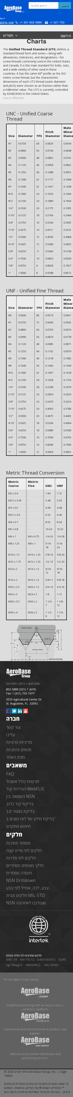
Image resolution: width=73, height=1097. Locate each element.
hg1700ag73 (14, 965)
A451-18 (11, 959)
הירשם (66, 35)
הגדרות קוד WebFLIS (25, 789)
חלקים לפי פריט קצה (24, 850)
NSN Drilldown (20, 880)
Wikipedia (18, 97)
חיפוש (64, 5)
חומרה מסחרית (19, 873)
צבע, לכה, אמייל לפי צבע (27, 888)
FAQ (10, 774)
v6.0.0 (66, 1092)
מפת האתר (15, 757)
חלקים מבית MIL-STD (25, 895)
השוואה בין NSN (20, 796)
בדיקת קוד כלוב (20, 804)
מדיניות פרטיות (19, 742)
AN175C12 (27, 959)
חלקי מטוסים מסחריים (25, 865)
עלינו (10, 734)
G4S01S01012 (46, 959)
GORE (62, 959)
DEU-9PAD (51, 965)
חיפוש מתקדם (18, 826)
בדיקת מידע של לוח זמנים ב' (30, 819)
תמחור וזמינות (18, 843)
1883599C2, (33, 965)
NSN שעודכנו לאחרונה (26, 903)
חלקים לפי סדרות (21, 858)
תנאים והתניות (18, 749)
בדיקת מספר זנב (20, 811)
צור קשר (13, 727)
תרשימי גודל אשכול (22, 781)
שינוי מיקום (7, 22)
